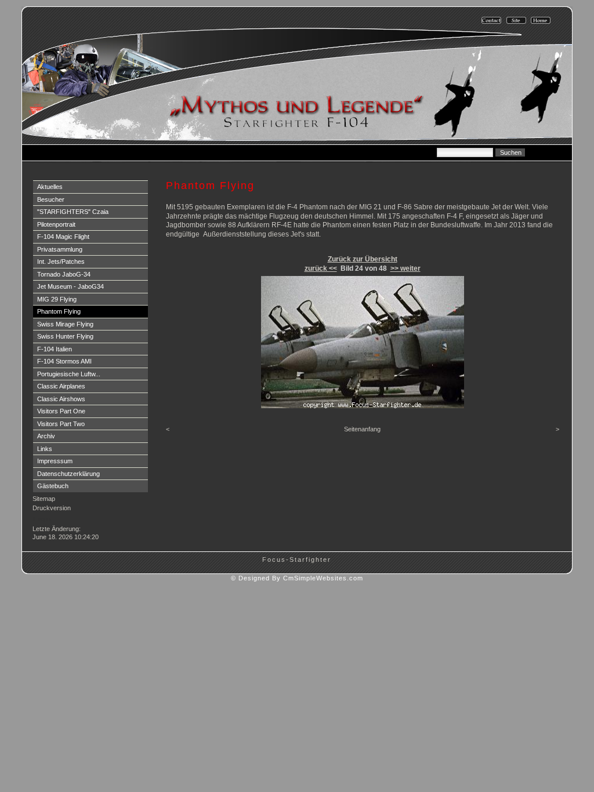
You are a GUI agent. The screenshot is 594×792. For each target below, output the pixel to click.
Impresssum (55, 460)
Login (42, 518)
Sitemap (43, 498)
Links (44, 448)
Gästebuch (52, 485)
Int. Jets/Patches (61, 261)
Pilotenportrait (56, 224)
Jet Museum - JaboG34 (70, 286)
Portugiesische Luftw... (68, 373)
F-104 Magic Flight (63, 236)
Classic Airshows (61, 398)
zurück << (321, 268)
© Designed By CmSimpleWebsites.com (297, 578)
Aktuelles (50, 186)
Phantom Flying (59, 311)
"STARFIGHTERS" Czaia (72, 211)
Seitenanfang (362, 429)
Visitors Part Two (61, 423)
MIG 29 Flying (57, 299)
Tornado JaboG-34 (63, 274)
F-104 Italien (54, 349)
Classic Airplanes (61, 386)
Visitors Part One (61, 411)
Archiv (46, 436)
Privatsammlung (59, 249)
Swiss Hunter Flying (65, 336)
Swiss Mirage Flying (65, 324)
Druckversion (51, 507)
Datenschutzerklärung (68, 473)
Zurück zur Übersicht (362, 259)
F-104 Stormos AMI (64, 361)
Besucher (50, 199)
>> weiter (405, 268)
